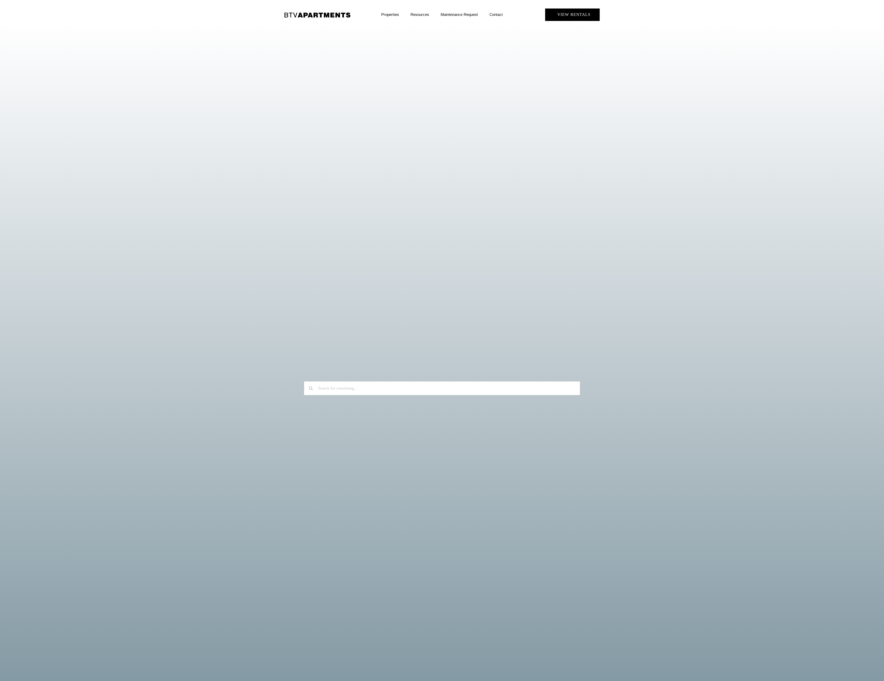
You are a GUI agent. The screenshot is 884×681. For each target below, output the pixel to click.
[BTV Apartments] (317, 14)
